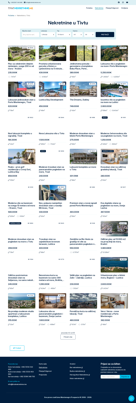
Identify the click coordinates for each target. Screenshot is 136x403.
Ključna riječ (26, 31)
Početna (11, 15)
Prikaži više (68, 337)
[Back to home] (20, 8)
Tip (58, 31)
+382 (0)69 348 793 (27, 377)
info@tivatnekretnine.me (17, 384)
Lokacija (44, 31)
